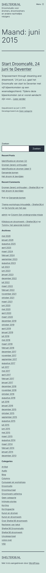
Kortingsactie (8, 509)
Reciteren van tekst (11, 524)
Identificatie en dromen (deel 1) (16, 169)
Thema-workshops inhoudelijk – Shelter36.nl (23, 204)
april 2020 (6, 313)
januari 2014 (7, 452)
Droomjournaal (9, 490)
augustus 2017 (8, 363)
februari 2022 (8, 290)
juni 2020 (6, 305)
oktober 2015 (8, 413)
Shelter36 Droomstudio (13, 528)
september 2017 (9, 359)
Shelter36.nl (11, 4)
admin (4, 215)
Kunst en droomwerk (11, 517)
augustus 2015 (8, 421)
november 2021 (9, 294)
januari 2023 (7, 274)
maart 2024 (7, 251)
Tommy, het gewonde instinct (16, 225)
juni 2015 (6, 429)
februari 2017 (8, 378)
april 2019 (6, 328)
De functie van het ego (15, 208)
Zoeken (5, 143)
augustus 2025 (9, 244)
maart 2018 (7, 344)
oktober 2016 (8, 394)
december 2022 (9, 278)
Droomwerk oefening (12, 494)
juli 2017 (5, 367)
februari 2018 (8, 348)
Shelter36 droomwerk (12, 532)
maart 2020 (7, 317)
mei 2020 (6, 309)
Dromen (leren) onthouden (14, 165)
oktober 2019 (8, 325)
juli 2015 (5, 425)
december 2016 (9, 386)
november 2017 (9, 355)
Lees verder (19, 99)
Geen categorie (25, 111)
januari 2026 (7, 240)
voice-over (7, 540)
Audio (4, 471)
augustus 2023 (9, 263)
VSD (4, 544)
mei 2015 (6, 432)
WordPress (34, 563)
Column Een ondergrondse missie (27, 215)
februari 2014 (8, 448)
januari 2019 (7, 332)
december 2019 (9, 321)
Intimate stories (9, 501)
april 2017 (6, 375)
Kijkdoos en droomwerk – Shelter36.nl (20, 221)
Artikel (5, 467)
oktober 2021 (8, 297)
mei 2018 (6, 340)
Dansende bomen (10, 172)
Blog (4, 474)
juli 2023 (6, 267)
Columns (6, 478)
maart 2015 (7, 436)
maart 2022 (7, 286)
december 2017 (9, 351)
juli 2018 (5, 336)
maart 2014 (7, 444)
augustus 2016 (8, 398)
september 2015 (9, 417)
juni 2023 (6, 271)
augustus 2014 (8, 440)
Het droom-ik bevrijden (13, 176)
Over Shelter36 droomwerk (14, 521)
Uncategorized (9, 536)
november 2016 (9, 390)
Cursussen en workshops (13, 482)
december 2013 (9, 455)
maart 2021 (7, 301)
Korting (5, 505)
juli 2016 (5, 401)
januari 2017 (7, 382)
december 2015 (9, 409)
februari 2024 (8, 255)
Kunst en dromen (10, 513)
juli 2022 (6, 282)
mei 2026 (6, 236)
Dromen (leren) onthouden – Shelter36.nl (21, 187)
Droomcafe (7, 486)
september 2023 (9, 259)
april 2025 (6, 247)
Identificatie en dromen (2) (14, 161)
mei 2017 (6, 371)
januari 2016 (7, 405)
